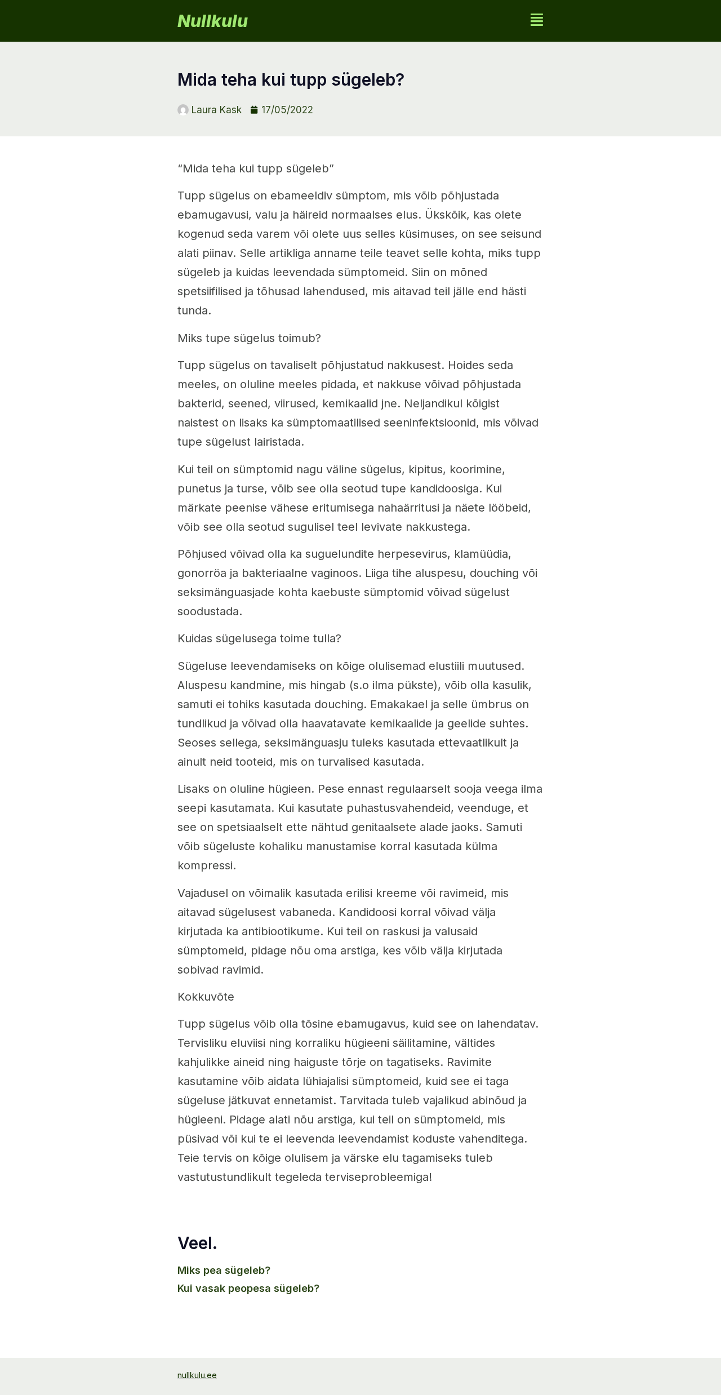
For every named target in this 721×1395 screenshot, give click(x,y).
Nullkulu (212, 21)
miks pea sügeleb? (223, 1270)
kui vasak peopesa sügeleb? (248, 1288)
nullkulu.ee (197, 1375)
